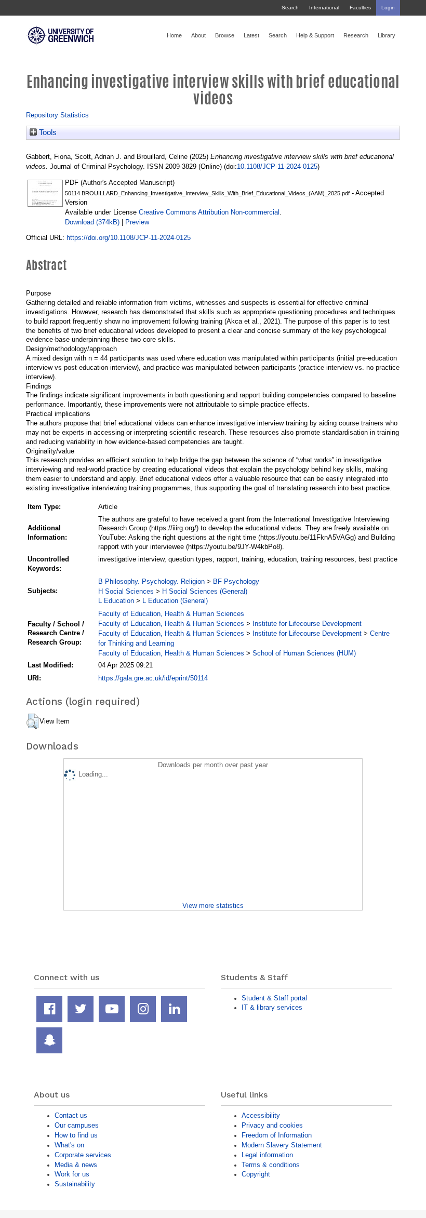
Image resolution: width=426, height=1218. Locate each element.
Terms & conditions (271, 1165)
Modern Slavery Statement (282, 1145)
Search (290, 7)
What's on (69, 1145)
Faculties (360, 7)
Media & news (76, 1165)
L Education (116, 601)
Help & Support (315, 35)
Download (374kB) (92, 222)
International (324, 7)
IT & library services (272, 1007)
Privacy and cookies (272, 1125)
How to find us (76, 1135)
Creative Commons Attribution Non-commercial (209, 212)
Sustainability (75, 1184)
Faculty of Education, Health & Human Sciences (171, 614)
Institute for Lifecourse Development (307, 623)
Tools (47, 132)
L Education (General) (175, 601)
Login (388, 7)
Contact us (71, 1115)
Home (174, 35)
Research (355, 35)
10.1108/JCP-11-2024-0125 (277, 166)
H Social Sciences (126, 591)
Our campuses (77, 1125)
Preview (137, 222)
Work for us (72, 1174)
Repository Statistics (57, 115)
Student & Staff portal (274, 998)
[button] (32, 721)
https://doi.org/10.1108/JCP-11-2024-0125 (128, 238)
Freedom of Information (277, 1135)
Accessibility (261, 1115)
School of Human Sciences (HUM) (304, 653)
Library (386, 35)
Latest (251, 35)
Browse (224, 35)
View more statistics (213, 905)
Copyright (256, 1174)
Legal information (267, 1155)
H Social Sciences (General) (204, 591)
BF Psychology (236, 581)
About (198, 35)
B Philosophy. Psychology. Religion (151, 581)
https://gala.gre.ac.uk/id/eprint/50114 (153, 678)
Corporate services (83, 1155)
